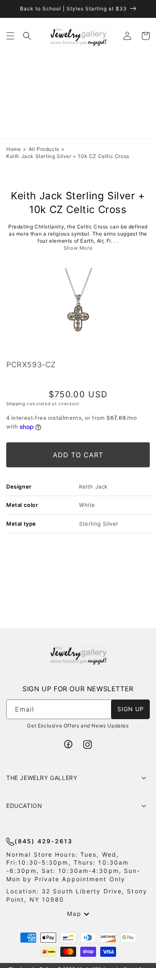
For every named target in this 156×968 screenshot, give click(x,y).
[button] (10, 36)
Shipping (15, 403)
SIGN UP (130, 708)
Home (13, 149)
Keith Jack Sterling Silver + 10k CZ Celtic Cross (67, 156)
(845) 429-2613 (43, 841)
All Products (44, 149)
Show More (78, 248)
